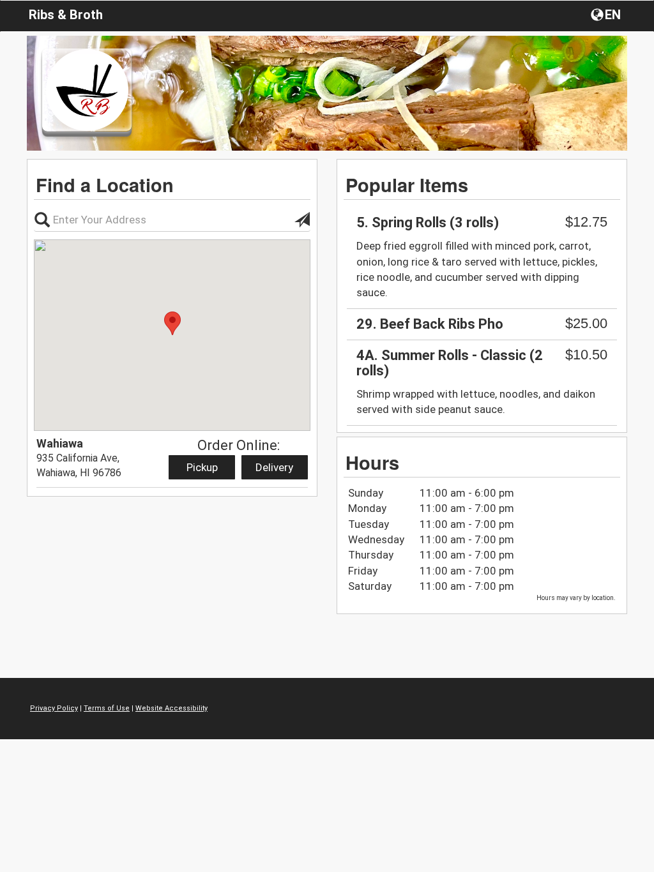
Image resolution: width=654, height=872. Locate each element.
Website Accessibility (171, 708)
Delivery (274, 467)
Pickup (202, 467)
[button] (607, 14)
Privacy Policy (54, 708)
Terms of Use (107, 708)
